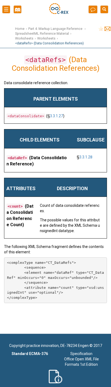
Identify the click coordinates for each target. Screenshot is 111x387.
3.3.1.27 (56, 116)
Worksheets (24, 38)
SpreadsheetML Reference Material (42, 33)
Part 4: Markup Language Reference (55, 29)
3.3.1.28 (85, 157)
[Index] (16, 11)
